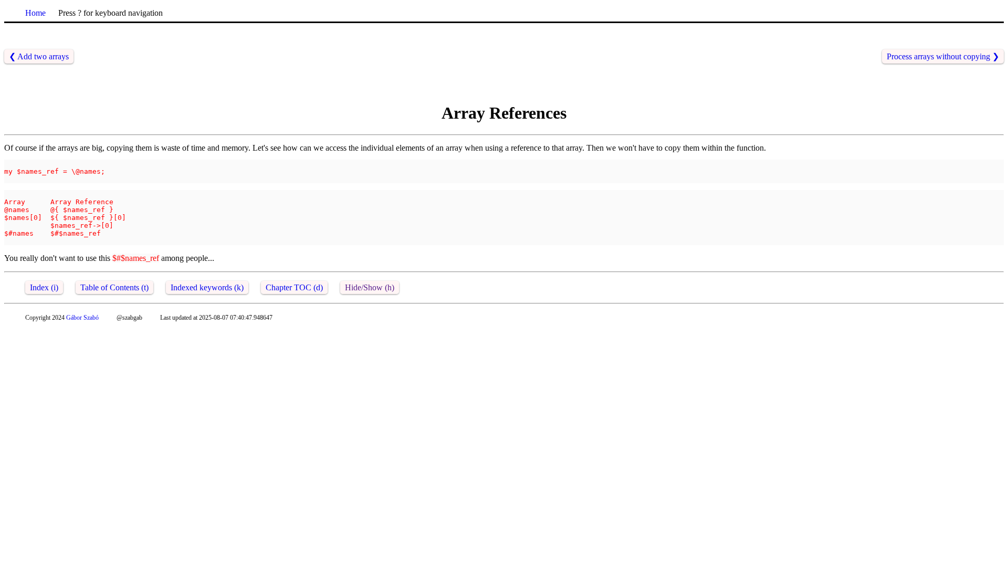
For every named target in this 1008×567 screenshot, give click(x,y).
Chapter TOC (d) (294, 287)
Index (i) (44, 287)
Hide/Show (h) (369, 287)
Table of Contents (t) (114, 287)
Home (35, 12)
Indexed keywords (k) (207, 287)
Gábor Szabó (82, 317)
